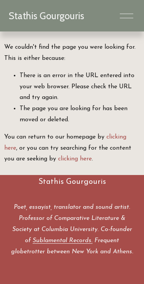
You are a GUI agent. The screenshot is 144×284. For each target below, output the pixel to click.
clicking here (75, 159)
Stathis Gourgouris (46, 15)
